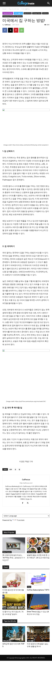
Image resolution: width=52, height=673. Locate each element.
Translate (20, 520)
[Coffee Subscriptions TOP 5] (38, 580)
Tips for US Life (14, 9)
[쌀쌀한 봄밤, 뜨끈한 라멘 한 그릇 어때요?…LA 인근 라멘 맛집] (38, 545)
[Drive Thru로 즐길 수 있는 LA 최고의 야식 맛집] (38, 602)
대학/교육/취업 (7, 641)
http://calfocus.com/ (26, 483)
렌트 (10, 469)
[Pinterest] (16, 30)
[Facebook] (4, 30)
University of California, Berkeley (12, 16)
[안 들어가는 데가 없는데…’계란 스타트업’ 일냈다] (13, 602)
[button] (4, 3)
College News (37, 13)
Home (4, 9)
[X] (10, 30)
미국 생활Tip (25, 9)
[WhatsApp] (21, 30)
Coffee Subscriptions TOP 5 (38, 590)
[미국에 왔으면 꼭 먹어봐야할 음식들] (13, 580)
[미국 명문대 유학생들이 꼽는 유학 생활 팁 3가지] (38, 634)
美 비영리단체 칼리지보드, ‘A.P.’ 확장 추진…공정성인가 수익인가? (13, 557)
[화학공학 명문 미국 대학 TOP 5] (13, 634)
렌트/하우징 (27, 13)
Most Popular (7, 552)
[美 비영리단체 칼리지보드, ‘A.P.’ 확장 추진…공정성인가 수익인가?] (13, 545)
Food (4, 587)
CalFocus (45, 13)
